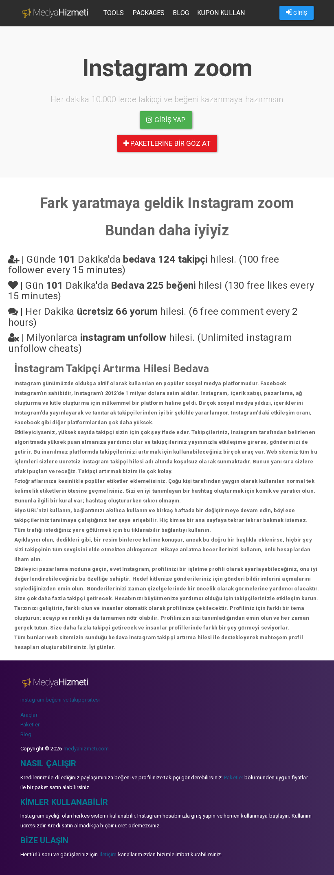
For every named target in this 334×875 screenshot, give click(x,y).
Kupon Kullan (221, 13)
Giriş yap (169, 120)
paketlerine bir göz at (169, 143)
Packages (148, 13)
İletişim (108, 854)
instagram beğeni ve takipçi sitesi (60, 700)
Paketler (30, 724)
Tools (113, 13)
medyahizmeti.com (86, 749)
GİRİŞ (299, 13)
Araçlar (28, 715)
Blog (181, 13)
